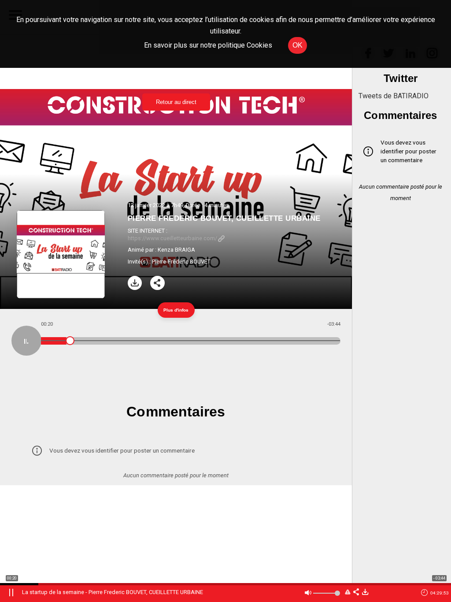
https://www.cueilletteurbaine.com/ (172, 238)
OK (297, 45)
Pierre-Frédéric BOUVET (181, 261)
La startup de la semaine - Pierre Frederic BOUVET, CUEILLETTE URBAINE (112, 592)
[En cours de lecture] (26, 341)
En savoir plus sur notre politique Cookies (208, 45)
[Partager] (157, 283)
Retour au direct (176, 102)
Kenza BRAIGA (176, 249)
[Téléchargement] (135, 283)
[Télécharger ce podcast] (365, 592)
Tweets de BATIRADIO (394, 96)
